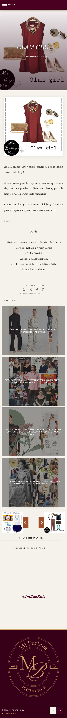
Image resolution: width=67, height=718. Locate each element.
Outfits (43, 293)
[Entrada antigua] (12, 522)
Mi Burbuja (15, 710)
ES (53, 711)
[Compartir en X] (31, 289)
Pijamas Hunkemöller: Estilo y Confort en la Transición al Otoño (33, 330)
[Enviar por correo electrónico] (24, 289)
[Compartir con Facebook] (37, 289)
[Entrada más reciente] (54, 522)
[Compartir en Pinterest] (43, 289)
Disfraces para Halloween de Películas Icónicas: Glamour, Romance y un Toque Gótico (33, 381)
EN (60, 711)
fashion (33, 293)
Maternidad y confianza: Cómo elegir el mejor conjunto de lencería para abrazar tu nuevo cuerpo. (33, 431)
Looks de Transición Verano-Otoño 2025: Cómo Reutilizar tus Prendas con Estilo (34, 482)
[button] (7, 4)
